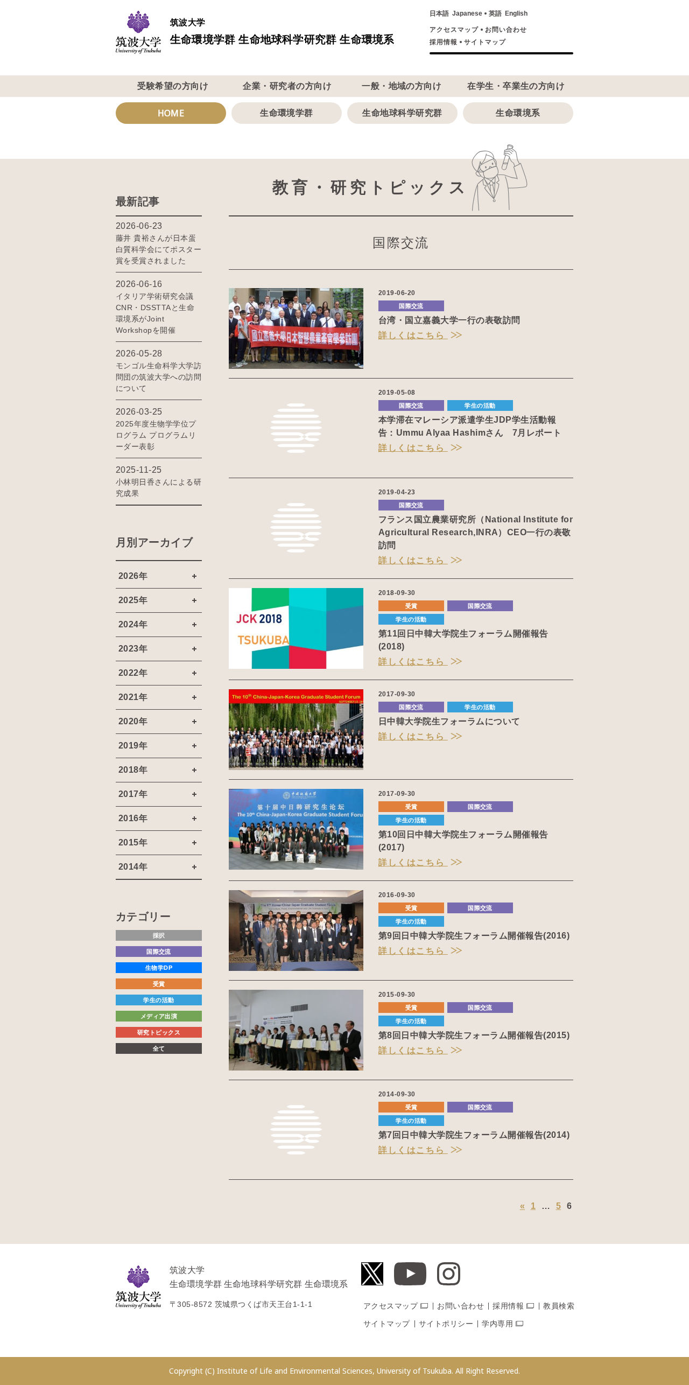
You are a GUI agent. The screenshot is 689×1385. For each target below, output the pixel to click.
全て (159, 1048)
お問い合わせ (506, 29)
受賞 (411, 606)
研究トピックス (158, 1032)
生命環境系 (518, 112)
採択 (159, 935)
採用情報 (444, 42)
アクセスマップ (454, 29)
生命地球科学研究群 (402, 112)
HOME (171, 113)
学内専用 (497, 1323)
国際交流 (411, 306)
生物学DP (158, 967)
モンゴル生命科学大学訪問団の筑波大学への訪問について (158, 377)
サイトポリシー (446, 1323)
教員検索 (558, 1306)
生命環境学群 (286, 112)
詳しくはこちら (413, 335)
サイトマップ (485, 42)
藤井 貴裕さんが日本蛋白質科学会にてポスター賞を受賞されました (158, 249)
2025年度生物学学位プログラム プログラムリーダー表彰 (156, 435)
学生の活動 (480, 405)
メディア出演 (159, 1016)
